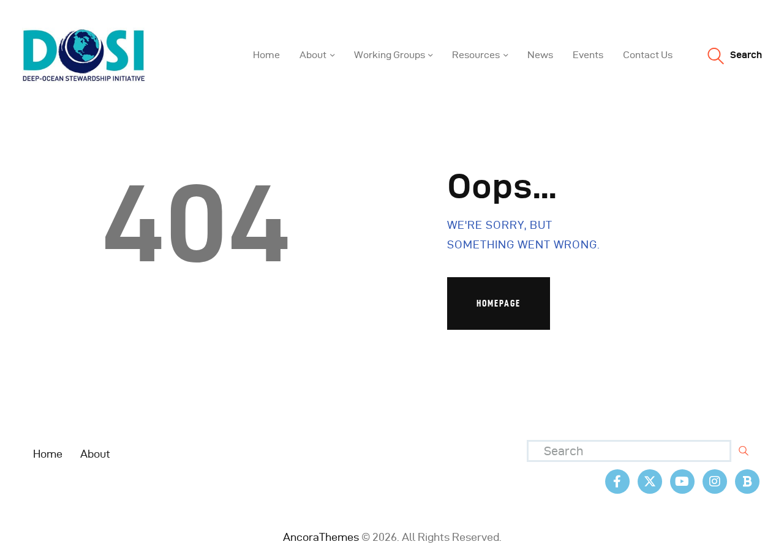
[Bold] (747, 481)
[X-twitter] (650, 481)
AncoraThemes (321, 537)
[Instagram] (715, 481)
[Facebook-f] (617, 481)
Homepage (499, 303)
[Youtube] (682, 481)
